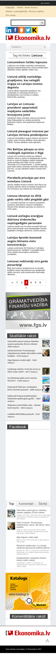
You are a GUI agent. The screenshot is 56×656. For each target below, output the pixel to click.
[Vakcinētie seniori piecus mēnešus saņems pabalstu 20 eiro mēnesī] (46, 346)
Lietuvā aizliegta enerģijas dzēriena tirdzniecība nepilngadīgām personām (25, 219)
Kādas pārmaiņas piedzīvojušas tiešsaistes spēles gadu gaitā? (22, 397)
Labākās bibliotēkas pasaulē (20, 414)
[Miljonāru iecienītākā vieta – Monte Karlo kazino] (46, 410)
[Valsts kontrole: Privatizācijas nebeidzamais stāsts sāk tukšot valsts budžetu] (46, 355)
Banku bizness (31, 7)
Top (11, 504)
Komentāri (26, 504)
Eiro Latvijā (10, 15)
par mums (45, 3)
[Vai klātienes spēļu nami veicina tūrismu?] (46, 383)
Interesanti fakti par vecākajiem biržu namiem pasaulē (22, 388)
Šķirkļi (42, 504)
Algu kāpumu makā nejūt (19, 360)
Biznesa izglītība (36, 11)
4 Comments (32, 564)
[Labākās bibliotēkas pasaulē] (46, 419)
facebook (15, 30)
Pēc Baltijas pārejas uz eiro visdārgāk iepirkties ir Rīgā (25, 151)
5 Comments (33, 552)
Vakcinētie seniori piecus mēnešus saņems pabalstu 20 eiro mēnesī (23, 342)
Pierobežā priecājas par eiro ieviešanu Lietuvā (26, 179)
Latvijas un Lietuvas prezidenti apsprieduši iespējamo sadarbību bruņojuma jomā (22, 109)
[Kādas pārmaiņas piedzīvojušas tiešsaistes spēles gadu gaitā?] (46, 401)
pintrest (22, 30)
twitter (28, 30)
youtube (34, 30)
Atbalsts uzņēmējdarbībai (17, 11)
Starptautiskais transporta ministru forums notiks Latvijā (31, 559)
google (9, 30)
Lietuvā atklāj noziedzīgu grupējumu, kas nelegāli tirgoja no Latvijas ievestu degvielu (25, 82)
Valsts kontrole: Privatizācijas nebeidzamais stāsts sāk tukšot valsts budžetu (24, 353)
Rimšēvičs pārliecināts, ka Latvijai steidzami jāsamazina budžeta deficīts (33, 546)
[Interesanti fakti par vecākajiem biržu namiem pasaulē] (46, 392)
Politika (20, 7)
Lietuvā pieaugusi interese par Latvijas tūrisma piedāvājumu (28, 133)
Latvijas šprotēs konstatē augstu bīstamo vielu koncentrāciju (24, 241)
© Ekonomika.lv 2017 (34, 649)
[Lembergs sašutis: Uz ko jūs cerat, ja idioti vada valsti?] (46, 374)
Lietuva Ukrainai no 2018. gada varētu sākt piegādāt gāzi (28, 197)
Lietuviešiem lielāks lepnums (27, 62)
